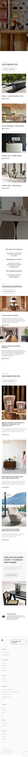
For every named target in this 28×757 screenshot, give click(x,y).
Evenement (4, 663)
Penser (3, 712)
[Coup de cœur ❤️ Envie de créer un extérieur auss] (5, 629)
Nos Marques (4, 681)
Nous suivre (4, 730)
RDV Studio (4, 725)
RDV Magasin (5, 723)
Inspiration (4, 665)
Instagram (4, 734)
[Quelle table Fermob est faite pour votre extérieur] (5, 624)
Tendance (4, 670)
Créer (3, 707)
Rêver (3, 714)
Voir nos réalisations (9, 291)
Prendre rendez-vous (11, 575)
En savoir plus (5, 325)
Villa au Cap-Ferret (6, 694)
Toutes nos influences (9, 381)
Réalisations (4, 686)
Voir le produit (5, 98)
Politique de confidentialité (7, 751)
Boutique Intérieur (6, 654)
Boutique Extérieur (6, 652)
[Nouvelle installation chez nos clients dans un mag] (14, 624)
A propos (4, 678)
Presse (3, 668)
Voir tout (4, 699)
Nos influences (5, 660)
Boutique (4, 649)
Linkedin (3, 738)
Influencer (4, 710)
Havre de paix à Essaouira (7, 689)
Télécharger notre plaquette (16, 642)
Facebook (4, 736)
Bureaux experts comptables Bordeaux (10, 692)
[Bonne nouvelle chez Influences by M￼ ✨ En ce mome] (14, 629)
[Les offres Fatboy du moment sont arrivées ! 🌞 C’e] (22, 624)
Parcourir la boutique (9, 69)
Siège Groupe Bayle (6, 696)
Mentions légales (5, 748)
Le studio (4, 675)
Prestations (4, 704)
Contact (3, 720)
